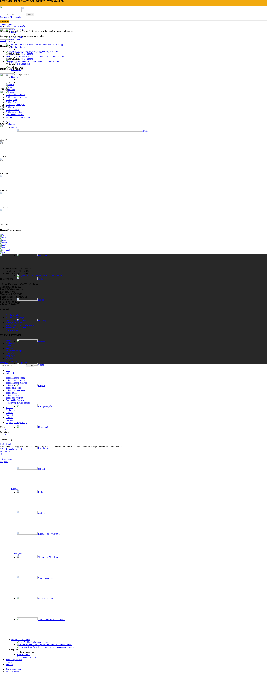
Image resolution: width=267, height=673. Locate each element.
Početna (9, 341)
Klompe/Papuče (45, 406)
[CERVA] (3, 240)
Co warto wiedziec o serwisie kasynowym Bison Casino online (33, 51)
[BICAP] (3, 237)
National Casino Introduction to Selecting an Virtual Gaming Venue (35, 56)
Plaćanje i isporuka (14, 322)
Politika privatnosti (14, 315)
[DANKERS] (4, 245)
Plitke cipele (43, 427)
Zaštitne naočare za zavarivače (51, 619)
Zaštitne (41, 513)
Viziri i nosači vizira (47, 578)
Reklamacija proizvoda (16, 327)
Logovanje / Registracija (16, 422)
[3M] (2, 235)
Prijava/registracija (14, 351)
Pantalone (15, 39)
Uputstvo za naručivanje (16, 320)
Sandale (41, 469)
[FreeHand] (5, 250)
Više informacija (7, 449)
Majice (41, 300)
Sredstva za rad (23, 654)
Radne (41, 492)
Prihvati (18, 449)
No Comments (27, 54)
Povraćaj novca (12, 330)
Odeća (14, 127)
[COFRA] (3, 242)
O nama (9, 346)
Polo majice (43, 320)
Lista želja (10, 353)
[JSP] (2, 252)
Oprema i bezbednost (20, 639)
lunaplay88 (10, 356)
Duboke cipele (44, 448)
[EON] (2, 247)
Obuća (14, 361)
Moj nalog (10, 358)
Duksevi (14, 77)
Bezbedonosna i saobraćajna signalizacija (55, 647)
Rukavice (15, 489)
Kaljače (41, 385)
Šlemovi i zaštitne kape (48, 557)
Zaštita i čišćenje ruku (26, 657)
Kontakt (9, 348)
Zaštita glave (16, 554)
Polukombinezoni (56, 275)
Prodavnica (10, 343)
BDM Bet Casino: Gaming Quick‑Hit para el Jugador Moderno (33, 61)
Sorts (40, 279)
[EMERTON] (10, 89)
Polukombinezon (18, 47)
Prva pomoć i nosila (63, 644)
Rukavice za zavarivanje (49, 534)
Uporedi (9, 420)
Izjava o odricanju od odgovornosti (21, 325)
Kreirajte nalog (6, 444)
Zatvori (3, 40)
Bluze (145, 131)
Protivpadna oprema (39, 642)
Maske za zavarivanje (47, 599)
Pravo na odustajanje (15, 317)
